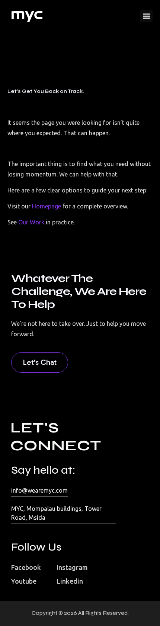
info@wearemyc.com (39, 490)
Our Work (30, 222)
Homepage (46, 206)
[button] (146, 16)
